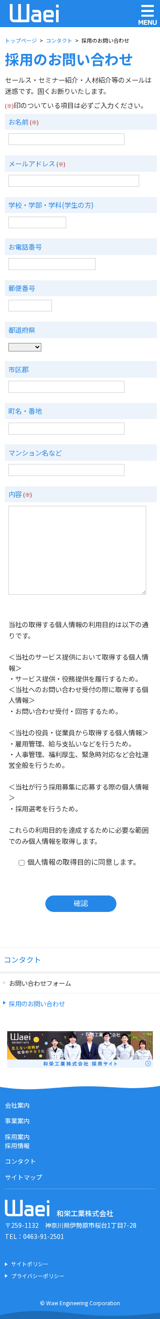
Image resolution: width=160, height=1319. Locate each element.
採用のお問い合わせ (37, 1003)
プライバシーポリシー (37, 1276)
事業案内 (17, 1120)
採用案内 (17, 1136)
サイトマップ (23, 1177)
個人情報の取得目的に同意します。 (82, 861)
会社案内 (17, 1105)
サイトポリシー (29, 1264)
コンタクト (22, 959)
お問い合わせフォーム (40, 983)
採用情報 (17, 1145)
